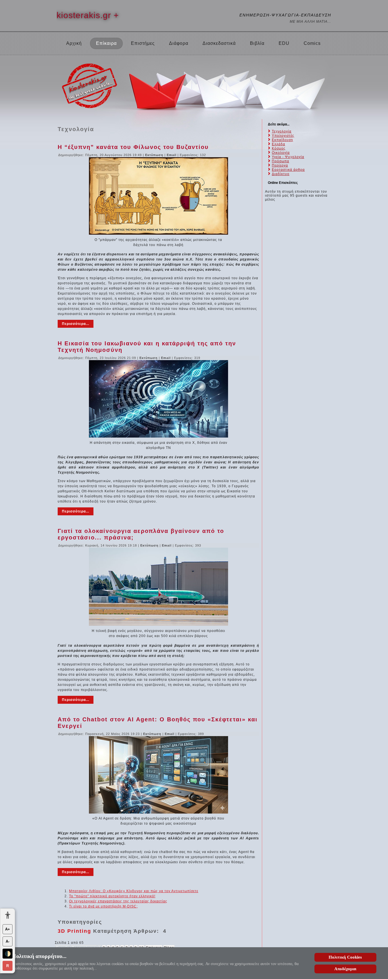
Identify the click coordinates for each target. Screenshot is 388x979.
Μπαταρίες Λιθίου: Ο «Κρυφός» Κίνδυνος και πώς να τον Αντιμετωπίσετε (133, 891)
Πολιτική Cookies (345, 957)
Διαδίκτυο (280, 174)
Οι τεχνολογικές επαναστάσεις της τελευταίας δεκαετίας (118, 901)
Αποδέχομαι (345, 969)
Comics (312, 43)
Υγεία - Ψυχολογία (288, 157)
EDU (284, 43)
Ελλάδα (278, 144)
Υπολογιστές (283, 136)
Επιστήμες (143, 43)
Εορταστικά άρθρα (288, 170)
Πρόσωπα (280, 161)
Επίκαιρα (106, 43)
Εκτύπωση (154, 155)
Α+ (7, 929)
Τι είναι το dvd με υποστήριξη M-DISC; (103, 906)
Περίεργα (280, 165)
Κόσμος (278, 148)
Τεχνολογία (281, 131)
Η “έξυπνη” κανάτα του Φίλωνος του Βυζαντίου (133, 147)
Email (172, 155)
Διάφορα (178, 43)
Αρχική (74, 43)
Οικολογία (281, 153)
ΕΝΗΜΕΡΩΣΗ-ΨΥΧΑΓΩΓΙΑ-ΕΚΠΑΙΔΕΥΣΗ (285, 15)
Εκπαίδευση (282, 140)
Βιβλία (257, 43)
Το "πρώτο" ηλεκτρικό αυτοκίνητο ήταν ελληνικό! (112, 896)
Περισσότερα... (75, 324)
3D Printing (74, 931)
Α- (7, 941)
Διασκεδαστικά (219, 43)
